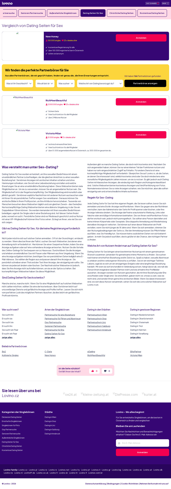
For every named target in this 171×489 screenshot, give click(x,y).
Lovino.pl (33, 476)
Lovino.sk (63, 479)
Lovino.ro (43, 476)
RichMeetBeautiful (56, 100)
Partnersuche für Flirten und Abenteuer (63, 318)
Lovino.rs (53, 476)
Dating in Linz (50, 432)
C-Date (48, 351)
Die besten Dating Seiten (12, 423)
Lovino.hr (73, 479)
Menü (164, 3)
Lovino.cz (23, 476)
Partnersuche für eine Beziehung (60, 314)
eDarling (91, 351)
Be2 (4, 351)
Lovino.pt (85, 476)
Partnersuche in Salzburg (98, 326)
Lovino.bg (116, 476)
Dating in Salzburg (52, 436)
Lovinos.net (63, 476)
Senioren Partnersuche (32, 13)
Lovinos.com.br (95, 479)
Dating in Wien (50, 423)
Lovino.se (126, 476)
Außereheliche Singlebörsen (63, 13)
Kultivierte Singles (10, 355)
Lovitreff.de (29, 479)
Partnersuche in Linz (96, 322)
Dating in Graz (50, 428)
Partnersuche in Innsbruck (99, 330)
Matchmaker (151, 3)
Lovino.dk (157, 476)
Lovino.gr (106, 476)
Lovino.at (147, 476)
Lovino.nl (18, 479)
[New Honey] (23, 46)
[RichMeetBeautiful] (23, 110)
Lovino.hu (75, 476)
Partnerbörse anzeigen (145, 83)
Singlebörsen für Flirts (11, 432)
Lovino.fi (54, 479)
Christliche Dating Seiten (121, 13)
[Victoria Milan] (23, 143)
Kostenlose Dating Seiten (152, 13)
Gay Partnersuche (53, 322)
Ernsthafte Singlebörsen (12, 428)
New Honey (52, 36)
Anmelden (141, 37)
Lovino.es (137, 476)
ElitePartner (135, 351)
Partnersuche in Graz (97, 318)
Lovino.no (8, 479)
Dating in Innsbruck (52, 440)
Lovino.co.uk (42, 479)
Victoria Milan (53, 133)
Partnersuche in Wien (97, 314)
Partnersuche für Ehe (54, 330)
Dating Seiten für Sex (93, 13)
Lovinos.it (95, 476)
